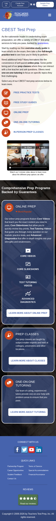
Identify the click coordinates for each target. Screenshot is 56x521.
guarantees (43, 43)
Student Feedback (14, 474)
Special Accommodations (39, 470)
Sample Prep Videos (45, 4)
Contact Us (11, 479)
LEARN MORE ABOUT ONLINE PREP (28, 313)
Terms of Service (35, 466)
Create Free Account (20, 4)
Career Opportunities (15, 470)
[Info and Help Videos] (34, 4)
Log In (6, 4)
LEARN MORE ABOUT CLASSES (28, 361)
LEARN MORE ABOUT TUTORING (28, 412)
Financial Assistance (37, 474)
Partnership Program (15, 466)
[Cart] (31, 4)
